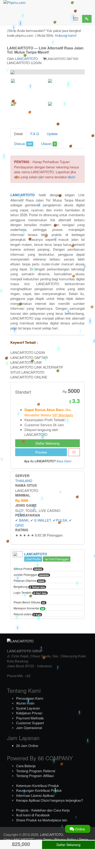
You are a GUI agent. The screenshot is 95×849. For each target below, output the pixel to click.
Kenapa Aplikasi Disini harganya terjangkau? (49, 800)
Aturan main (25, 703)
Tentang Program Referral (35, 770)
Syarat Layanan (28, 708)
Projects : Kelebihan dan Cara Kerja (43, 810)
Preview (41, 452)
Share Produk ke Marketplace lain (41, 820)
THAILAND (23, 480)
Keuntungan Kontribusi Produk (39, 790)
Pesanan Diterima (29, 581)
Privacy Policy (65, 839)
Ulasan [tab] (48, 143)
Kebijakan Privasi (29, 712)
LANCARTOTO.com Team (32, 839)
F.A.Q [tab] (34, 133)
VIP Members (62, 414)
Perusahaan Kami (29, 698)
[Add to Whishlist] (74, 452)
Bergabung (29, 587)
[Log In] (87, 19)
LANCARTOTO (26, 58)
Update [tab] (52, 133)
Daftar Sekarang (47, 443)
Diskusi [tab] (23, 143)
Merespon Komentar (29, 608)
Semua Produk (28, 569)
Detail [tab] (18, 133)
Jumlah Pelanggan (31, 575)
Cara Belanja (26, 765)
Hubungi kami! (66, 35)
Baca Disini (63, 461)
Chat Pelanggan (58, 559)
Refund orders (27, 614)
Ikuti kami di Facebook (33, 814)
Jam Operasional (29, 727)
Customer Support (30, 722)
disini (71, 176)
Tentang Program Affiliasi (35, 775)
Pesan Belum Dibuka (29, 602)
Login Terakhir (30, 593)
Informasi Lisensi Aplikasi (35, 795)
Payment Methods (30, 718)
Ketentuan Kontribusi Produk (37, 785)
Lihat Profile (33, 559)
